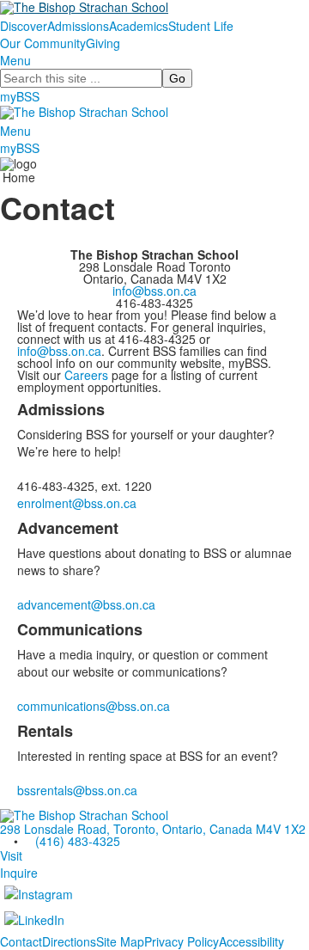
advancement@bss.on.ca (86, 604)
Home (19, 177)
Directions (69, 941)
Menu (15, 60)
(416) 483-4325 (77, 840)
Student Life (200, 25)
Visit (11, 855)
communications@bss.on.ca (93, 705)
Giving (103, 43)
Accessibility (251, 941)
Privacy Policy (181, 941)
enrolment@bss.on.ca (76, 503)
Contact (21, 941)
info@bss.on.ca (154, 290)
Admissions (78, 25)
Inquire (19, 872)
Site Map (120, 941)
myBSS (19, 96)
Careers (86, 374)
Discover (23, 25)
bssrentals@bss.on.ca (77, 790)
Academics (138, 25)
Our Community (43, 43)
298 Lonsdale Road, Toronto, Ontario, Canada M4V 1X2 (153, 828)
